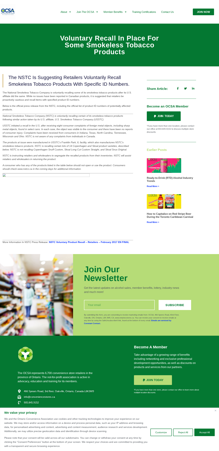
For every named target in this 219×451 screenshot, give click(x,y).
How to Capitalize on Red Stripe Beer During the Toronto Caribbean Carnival (170, 215)
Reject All (183, 432)
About (64, 11)
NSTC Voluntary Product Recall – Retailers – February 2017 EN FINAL (89, 242)
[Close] (215, 411)
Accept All (204, 432)
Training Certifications (144, 11)
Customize (161, 432)
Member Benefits (113, 11)
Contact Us (167, 11)
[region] (109, 429)
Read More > (153, 186)
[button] (164, 116)
